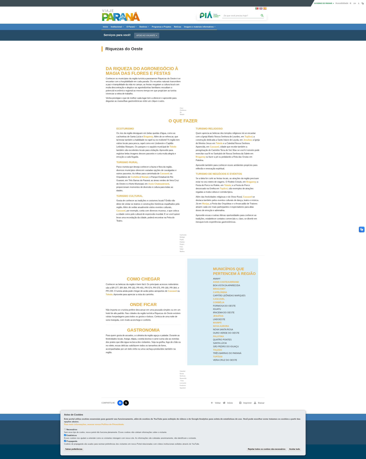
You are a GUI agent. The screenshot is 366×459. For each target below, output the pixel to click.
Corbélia (135, 177)
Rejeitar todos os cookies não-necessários (266, 449)
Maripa (205, 204)
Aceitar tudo (294, 449)
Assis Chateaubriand (158, 184)
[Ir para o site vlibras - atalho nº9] (362, 3)
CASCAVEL (219, 299)
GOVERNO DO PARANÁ (323, 3)
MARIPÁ (217, 323)
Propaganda (71, 441)
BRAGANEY (219, 289)
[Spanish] (265, 9)
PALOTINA (218, 336)
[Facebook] (120, 403)
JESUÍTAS (218, 316)
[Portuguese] (257, 9)
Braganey (148, 136)
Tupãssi (248, 136)
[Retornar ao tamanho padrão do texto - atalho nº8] (358, 3)
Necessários (71, 429)
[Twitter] (126, 403)
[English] (261, 9)
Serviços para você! (117, 35)
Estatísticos (71, 435)
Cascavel (164, 173)
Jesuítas (247, 140)
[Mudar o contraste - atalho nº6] (350, 3)
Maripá (144, 177)
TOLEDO (217, 350)
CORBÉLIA (218, 302)
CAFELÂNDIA (220, 292)
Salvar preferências (73, 449)
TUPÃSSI (217, 357)
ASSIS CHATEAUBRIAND (226, 282)
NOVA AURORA (221, 326)
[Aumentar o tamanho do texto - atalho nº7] (354, 3)
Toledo (173, 147)
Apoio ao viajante (146, 35)
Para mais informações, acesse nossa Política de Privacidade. (94, 424)
